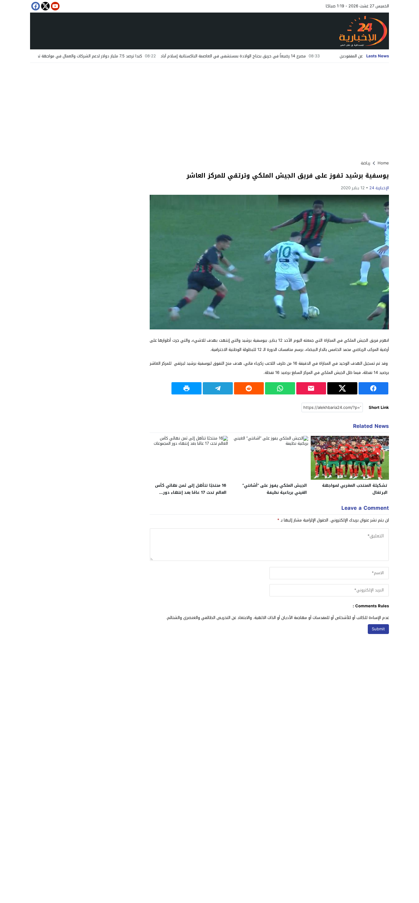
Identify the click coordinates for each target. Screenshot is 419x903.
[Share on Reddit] (249, 388)
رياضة (365, 163)
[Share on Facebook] (373, 388)
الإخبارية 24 (379, 188)
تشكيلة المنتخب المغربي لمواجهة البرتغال (354, 489)
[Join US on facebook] (35, 6)
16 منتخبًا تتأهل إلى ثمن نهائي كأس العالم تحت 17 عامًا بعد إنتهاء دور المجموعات (190, 492)
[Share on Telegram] (217, 388)
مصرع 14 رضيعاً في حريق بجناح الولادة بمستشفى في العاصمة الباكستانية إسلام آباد (260, 56)
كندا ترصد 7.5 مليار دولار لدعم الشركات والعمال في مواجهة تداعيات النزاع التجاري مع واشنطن (90, 56)
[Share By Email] (311, 388)
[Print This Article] (186, 388)
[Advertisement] (209, 109)
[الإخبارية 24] (209, 31)
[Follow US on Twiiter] (45, 6)
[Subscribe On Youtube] (55, 6)
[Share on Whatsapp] (280, 388)
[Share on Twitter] (342, 388)
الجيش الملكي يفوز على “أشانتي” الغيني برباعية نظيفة (274, 489)
